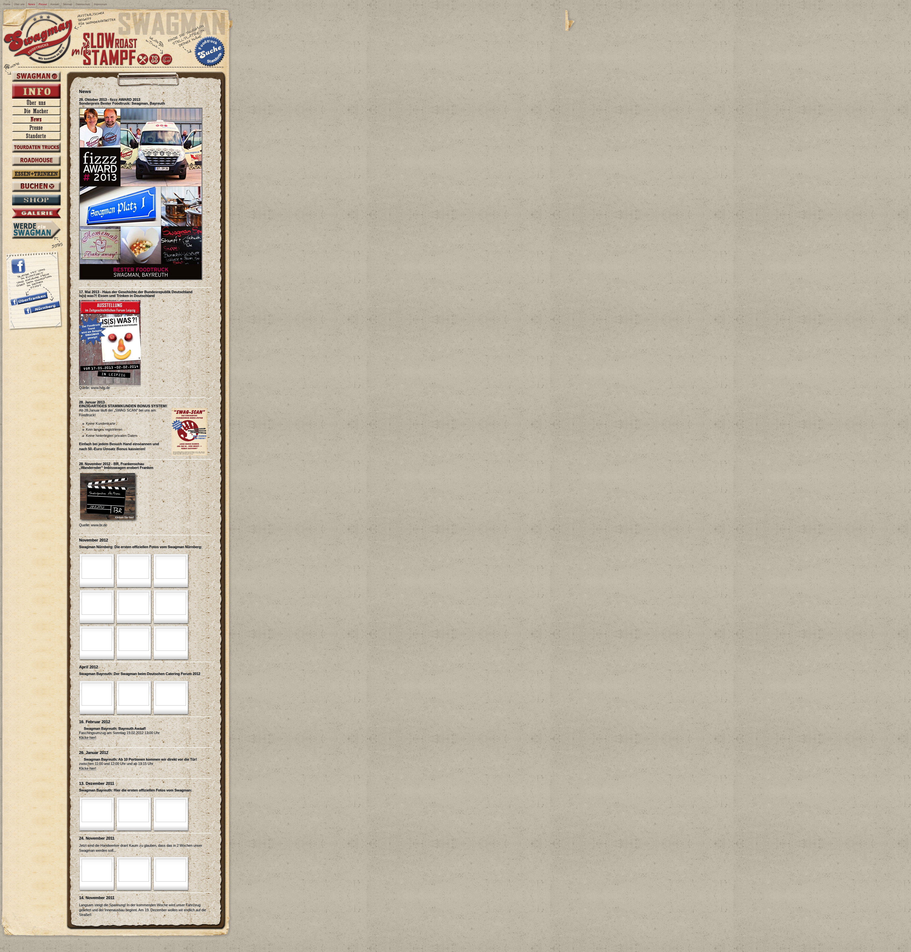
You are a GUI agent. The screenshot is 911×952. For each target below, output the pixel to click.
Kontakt (55, 4)
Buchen (36, 187)
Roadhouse (36, 161)
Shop (36, 200)
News (31, 4)
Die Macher (36, 111)
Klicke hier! (87, 737)
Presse (43, 4)
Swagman (36, 76)
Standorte (36, 136)
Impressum (100, 4)
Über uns (19, 4)
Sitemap (67, 4)
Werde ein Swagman (36, 229)
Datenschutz (83, 4)
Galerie (36, 213)
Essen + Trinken (36, 174)
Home (7, 4)
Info (36, 91)
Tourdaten (36, 147)
